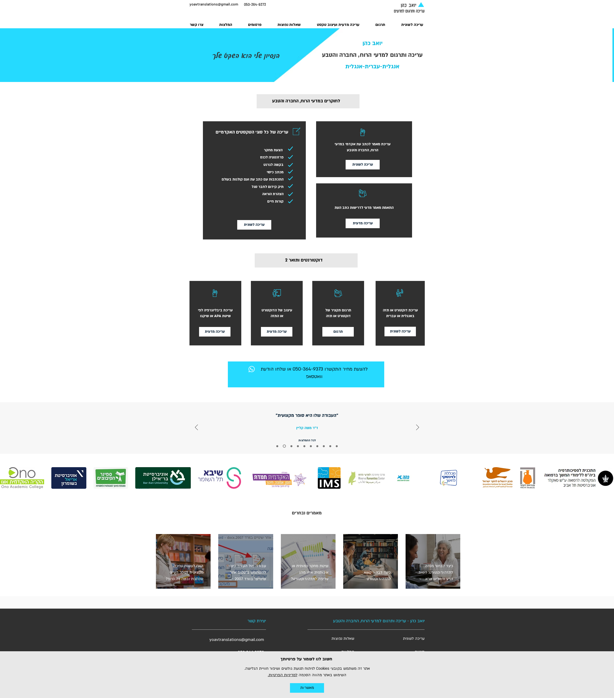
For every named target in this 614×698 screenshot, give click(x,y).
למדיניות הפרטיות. (282, 675)
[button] (307, 688)
